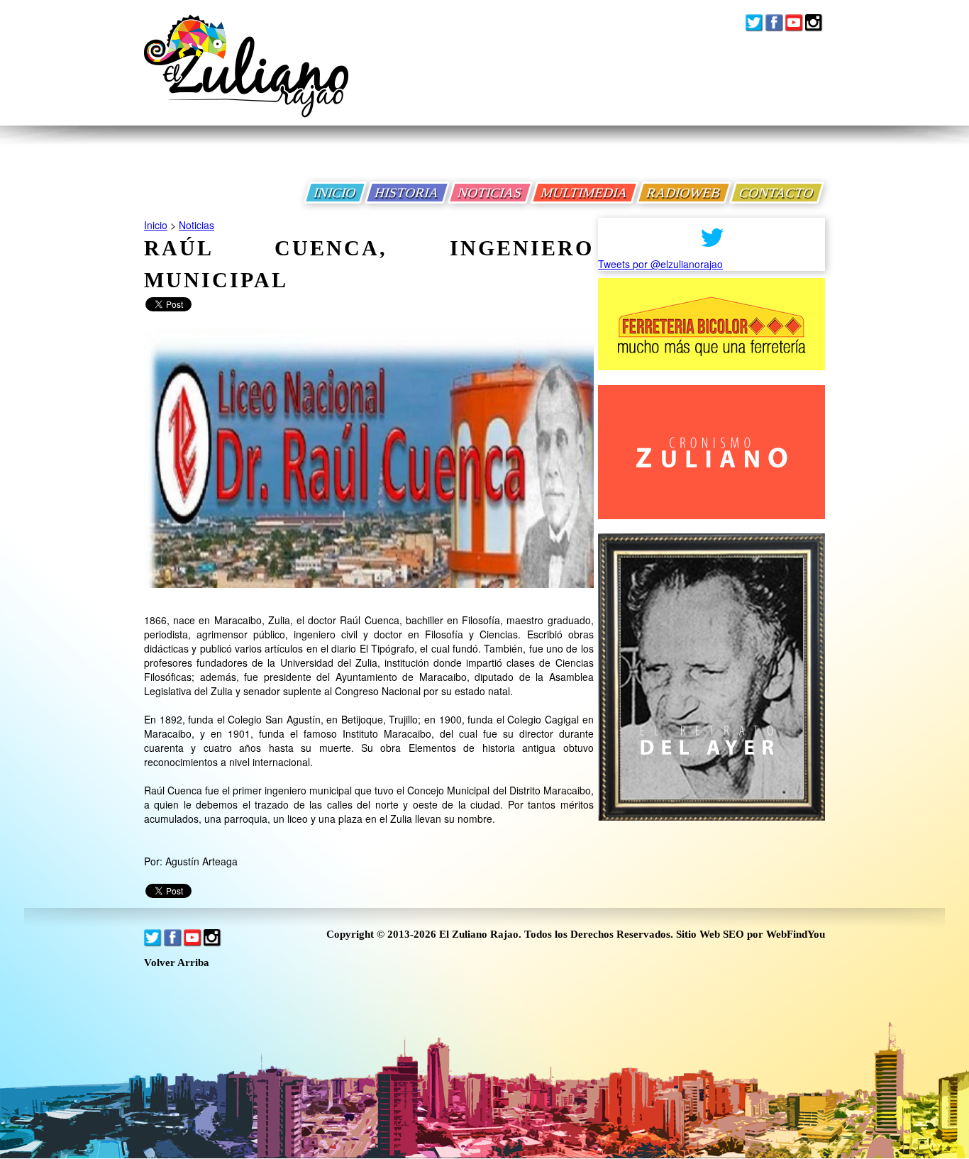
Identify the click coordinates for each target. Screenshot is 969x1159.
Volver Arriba (176, 963)
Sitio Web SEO (710, 934)
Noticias (196, 225)
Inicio (155, 225)
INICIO (335, 192)
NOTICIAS (490, 192)
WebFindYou (795, 934)
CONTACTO (777, 192)
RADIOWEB (684, 192)
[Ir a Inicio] (246, 77)
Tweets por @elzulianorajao (660, 264)
